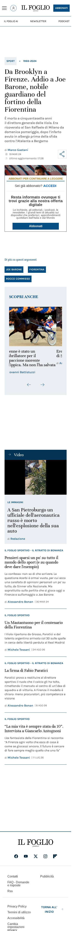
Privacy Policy (17, 906)
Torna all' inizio (49, 909)
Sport (10, 61)
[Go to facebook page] (16, 856)
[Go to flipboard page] (55, 856)
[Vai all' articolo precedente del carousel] (29, 384)
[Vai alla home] (35, 8)
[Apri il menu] (4, 8)
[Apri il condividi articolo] (62, 154)
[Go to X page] (36, 856)
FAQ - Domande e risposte (18, 884)
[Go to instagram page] (45, 856)
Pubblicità (47, 876)
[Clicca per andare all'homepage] (36, 843)
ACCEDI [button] (49, 186)
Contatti (12, 876)
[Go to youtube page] (26, 856)
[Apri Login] (13, 8)
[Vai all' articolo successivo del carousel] (42, 384)
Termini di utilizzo (19, 912)
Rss (10, 891)
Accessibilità (15, 918)
